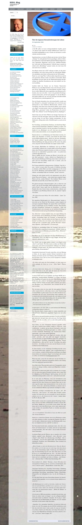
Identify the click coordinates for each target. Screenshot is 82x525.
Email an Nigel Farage (14, 162)
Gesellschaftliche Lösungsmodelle (16, 167)
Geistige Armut (13, 164)
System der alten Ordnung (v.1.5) (16, 83)
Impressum (59, 9)
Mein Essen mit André (14, 176)
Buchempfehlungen (14, 151)
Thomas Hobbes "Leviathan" (16, 85)
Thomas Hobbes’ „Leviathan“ (16, 127)
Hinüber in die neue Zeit (15, 79)
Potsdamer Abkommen (14, 81)
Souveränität (12, 181)
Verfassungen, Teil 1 (14, 131)
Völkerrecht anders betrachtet (16, 187)
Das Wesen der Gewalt (14, 106)
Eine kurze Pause (13, 77)
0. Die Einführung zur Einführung (16, 217)
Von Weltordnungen (14, 189)
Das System (37, 9)
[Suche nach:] (17, 16)
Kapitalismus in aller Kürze (15, 121)
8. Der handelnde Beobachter (16, 227)
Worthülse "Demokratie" (15, 193)
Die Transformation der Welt (15, 76)
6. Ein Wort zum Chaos (14, 224)
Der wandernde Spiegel (14, 158)
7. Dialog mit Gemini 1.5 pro (15, 208)
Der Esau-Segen (13, 108)
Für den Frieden (13, 163)
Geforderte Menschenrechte (15, 115)
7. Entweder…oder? (14, 226)
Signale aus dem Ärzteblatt (15, 180)
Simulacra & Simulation (14, 82)
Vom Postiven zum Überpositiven (16, 132)
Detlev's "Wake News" (14, 138)
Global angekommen (14, 168)
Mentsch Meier (13, 123)
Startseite (12, 9)
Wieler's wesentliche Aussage (16, 191)
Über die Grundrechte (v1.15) (15, 86)
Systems (18, 35)
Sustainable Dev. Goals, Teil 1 (16, 182)
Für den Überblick (13, 114)
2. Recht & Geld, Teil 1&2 (15, 200)
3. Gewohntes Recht (14, 221)
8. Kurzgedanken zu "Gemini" (15, 209)
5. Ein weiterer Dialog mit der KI (16, 205)
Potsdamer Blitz (13, 178)
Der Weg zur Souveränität (15, 159)
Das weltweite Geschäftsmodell (16, 154)
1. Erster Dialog (13, 199)
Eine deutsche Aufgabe (14, 160)
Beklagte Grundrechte (14, 100)
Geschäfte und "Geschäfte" (15, 165)
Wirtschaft (29, 9)
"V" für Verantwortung (14, 97)
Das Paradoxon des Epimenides (16, 105)
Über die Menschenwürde (15, 184)
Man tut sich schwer (14, 174)
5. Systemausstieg (13, 223)
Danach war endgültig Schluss (16, 102)
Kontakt (52, 9)
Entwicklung (19, 40)
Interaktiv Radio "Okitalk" (15, 141)
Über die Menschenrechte (15, 87)
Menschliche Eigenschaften (15, 177)
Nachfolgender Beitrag (63, 521)
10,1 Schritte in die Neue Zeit (16, 149)
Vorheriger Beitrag (33, 521)
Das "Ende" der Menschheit (15, 152)
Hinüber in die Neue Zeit (15, 172)
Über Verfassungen (14, 88)
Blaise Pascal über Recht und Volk (16, 150)
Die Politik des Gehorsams (15, 74)
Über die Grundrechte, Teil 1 (15, 128)
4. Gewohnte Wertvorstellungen (16, 222)
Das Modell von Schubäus (15, 72)
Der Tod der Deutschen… (15, 111)
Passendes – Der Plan (14, 124)
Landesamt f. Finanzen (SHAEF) (16, 122)
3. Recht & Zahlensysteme (15, 201)
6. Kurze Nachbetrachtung (15, 207)
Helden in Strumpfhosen (15, 171)
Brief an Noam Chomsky (15, 101)
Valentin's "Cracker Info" (15, 142)
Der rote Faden (13, 73)
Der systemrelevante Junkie (15, 110)
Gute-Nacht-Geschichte (14, 140)
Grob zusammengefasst (15, 78)
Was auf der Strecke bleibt (15, 90)
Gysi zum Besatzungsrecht (15, 169)
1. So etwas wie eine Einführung (16, 218)
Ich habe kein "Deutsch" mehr (16, 118)
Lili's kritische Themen (14, 173)
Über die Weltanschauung (15, 130)
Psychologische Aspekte (15, 126)
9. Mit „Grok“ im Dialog (14, 210)
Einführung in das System (15, 113)
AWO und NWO (13, 99)
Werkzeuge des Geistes (14, 91)
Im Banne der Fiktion (14, 119)
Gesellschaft (20, 9)
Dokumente (45, 9)
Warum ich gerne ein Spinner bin (16, 190)
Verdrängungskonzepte (14, 186)
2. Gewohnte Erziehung (14, 219)
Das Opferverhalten (14, 104)
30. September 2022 (37, 42)
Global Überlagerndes (14, 117)
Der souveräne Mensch (14, 155)
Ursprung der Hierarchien (15, 185)
